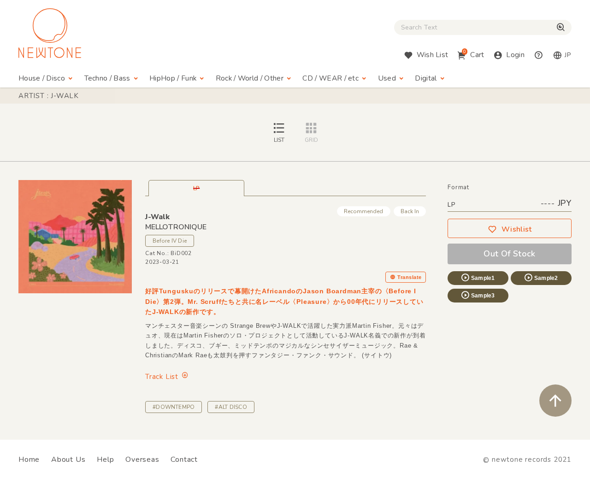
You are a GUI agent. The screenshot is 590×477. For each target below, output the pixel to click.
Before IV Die (170, 240)
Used (387, 78)
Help (105, 459)
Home (29, 459)
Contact (184, 459)
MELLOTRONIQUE (175, 227)
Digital (426, 78)
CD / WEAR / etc (330, 78)
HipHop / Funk (172, 78)
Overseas (142, 459)
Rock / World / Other (249, 78)
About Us (68, 459)
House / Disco (41, 78)
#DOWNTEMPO (174, 407)
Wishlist (517, 229)
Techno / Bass (107, 78)
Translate (409, 277)
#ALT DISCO (231, 407)
